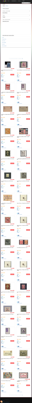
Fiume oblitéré (4, 42)
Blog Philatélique (7, 402)
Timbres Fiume (4, 39)
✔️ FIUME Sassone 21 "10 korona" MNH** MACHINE (22, 381)
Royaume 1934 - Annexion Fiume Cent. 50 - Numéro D (6, 336)
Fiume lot (3, 44)
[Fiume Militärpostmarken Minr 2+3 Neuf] (23, 242)
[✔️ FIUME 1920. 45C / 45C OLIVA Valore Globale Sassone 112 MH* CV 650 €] (23, 353)
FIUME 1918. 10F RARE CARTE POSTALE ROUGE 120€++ (7, 114)
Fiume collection (4, 45)
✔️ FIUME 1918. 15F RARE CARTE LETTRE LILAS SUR (23, 114)
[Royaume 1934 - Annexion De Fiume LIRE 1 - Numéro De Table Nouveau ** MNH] (23, 87)
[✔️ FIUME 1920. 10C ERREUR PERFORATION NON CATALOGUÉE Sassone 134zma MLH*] (7, 87)
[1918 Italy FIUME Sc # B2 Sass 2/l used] (23, 331)
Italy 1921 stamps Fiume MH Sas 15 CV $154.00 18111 (23, 314)
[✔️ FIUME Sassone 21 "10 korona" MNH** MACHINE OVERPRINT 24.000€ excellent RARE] (23, 375)
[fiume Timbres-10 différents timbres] (7, 375)
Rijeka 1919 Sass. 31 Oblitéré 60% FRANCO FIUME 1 (22, 225)
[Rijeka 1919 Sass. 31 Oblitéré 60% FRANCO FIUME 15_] (23, 220)
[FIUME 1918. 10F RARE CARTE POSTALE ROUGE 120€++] (7, 109)
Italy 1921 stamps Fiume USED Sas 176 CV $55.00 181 (7, 292)
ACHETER (12, 74)
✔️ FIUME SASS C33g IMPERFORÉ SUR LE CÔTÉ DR (23, 159)
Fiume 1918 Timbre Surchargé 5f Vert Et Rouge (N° (7, 314)
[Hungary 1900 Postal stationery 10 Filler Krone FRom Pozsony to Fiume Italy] (7, 353)
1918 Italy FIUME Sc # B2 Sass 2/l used (22, 336)
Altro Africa (19, 143)
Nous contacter (3, 402)
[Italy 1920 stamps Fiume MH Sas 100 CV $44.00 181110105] (8, 220)
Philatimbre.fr (3, 400)
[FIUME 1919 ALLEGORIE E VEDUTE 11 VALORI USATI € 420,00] (23, 131)
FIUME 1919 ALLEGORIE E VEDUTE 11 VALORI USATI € (23, 137)
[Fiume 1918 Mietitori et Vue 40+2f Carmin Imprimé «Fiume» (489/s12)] (23, 64)
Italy (2, 143)
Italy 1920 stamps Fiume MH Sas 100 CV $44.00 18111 (7, 225)
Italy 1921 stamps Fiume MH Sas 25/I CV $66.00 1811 (7, 248)
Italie (2, 76)
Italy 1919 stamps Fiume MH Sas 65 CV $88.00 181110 (7, 137)
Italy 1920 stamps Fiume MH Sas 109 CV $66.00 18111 (23, 181)
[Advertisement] (16, 28)
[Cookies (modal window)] (1, 401)
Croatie (3, 387)
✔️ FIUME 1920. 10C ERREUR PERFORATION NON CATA (7, 92)
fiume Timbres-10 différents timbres (5, 380)
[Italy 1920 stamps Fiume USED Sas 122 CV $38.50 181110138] (7, 153)
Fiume (3, 37)
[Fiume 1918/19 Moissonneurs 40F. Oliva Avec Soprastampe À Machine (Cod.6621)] (7, 175)
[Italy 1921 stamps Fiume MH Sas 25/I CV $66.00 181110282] (8, 242)
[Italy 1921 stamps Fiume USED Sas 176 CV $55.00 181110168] (7, 286)
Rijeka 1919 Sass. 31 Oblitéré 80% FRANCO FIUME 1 (6, 270)
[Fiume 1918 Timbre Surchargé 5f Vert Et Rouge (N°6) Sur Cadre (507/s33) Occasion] (7, 308)
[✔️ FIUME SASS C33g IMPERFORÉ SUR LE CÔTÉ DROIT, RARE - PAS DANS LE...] (23, 153)
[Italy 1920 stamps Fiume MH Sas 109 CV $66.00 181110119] (23, 175)
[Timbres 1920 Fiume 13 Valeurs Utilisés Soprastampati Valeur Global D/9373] (7, 198)
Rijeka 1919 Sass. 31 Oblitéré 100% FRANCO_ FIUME (23, 270)
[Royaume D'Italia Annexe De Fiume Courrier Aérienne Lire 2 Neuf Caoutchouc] (8, 64)
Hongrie (3, 365)
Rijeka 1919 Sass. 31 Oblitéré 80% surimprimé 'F (23, 203)
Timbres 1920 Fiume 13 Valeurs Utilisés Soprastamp (6, 203)
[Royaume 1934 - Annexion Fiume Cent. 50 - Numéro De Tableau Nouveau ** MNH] (7, 331)
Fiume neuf (3, 40)
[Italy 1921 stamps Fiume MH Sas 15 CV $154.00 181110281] (24, 308)
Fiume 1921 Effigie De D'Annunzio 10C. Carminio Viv (23, 292)
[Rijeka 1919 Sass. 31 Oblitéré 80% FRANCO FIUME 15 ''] (7, 264)
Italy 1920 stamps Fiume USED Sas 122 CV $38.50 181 (7, 159)
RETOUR (7, 5)
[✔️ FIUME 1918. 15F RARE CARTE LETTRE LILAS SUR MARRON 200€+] (23, 109)
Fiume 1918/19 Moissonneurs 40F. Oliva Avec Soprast (7, 181)
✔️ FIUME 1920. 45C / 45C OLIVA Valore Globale (23, 358)
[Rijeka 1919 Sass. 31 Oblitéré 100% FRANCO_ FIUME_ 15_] (23, 264)
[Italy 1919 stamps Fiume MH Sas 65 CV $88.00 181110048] (8, 131)
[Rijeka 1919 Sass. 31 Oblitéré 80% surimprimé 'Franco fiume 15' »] (23, 197)
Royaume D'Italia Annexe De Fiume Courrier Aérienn (7, 70)
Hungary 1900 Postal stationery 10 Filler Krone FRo (7, 359)
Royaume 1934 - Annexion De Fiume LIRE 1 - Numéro (23, 92)
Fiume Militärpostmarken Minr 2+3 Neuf (22, 247)
